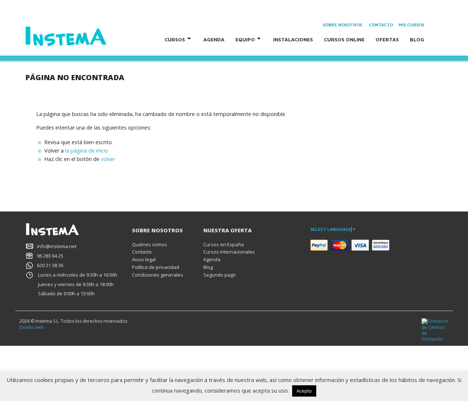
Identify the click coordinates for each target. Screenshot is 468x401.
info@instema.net (56, 246)
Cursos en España (223, 244)
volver (108, 158)
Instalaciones (293, 39)
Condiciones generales (157, 274)
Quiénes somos (149, 244)
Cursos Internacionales (229, 251)
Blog (417, 39)
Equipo (245, 39)
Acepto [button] (304, 390)
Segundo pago (219, 274)
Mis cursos (411, 24)
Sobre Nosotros (342, 24)
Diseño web (31, 327)
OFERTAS (387, 39)
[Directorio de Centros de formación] (435, 330)
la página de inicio (86, 150)
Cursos (175, 39)
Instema (87, 36)
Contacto (381, 24)
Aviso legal (144, 259)
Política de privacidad (155, 267)
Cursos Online (344, 39)
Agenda (213, 39)
